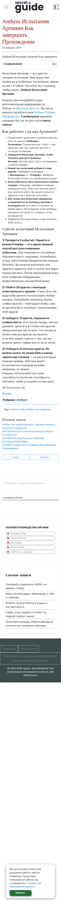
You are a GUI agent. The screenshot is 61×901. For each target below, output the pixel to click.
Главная (8, 649)
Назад (15, 457)
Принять (20, 892)
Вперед (45, 457)
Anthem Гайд (17, 409)
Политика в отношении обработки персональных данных (30, 658)
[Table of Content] (54, 64)
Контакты (28, 649)
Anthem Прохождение (38, 409)
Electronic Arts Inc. (28, 108)
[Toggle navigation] (6, 7)
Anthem (21, 400)
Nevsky (7, 393)
